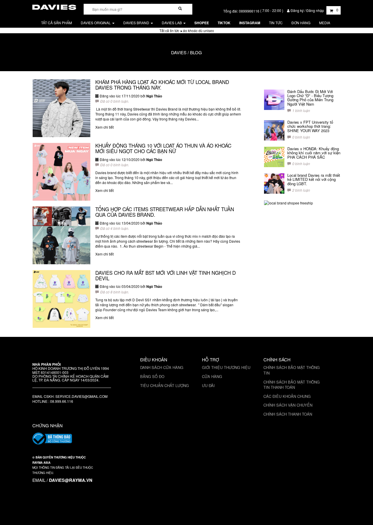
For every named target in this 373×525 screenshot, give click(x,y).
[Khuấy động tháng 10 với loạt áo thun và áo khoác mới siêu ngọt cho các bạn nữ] (61, 172)
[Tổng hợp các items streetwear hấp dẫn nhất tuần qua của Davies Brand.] (61, 235)
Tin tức (276, 22)
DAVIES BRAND (136, 22)
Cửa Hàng (212, 376)
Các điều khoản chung (287, 396)
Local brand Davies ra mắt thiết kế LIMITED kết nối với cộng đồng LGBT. (313, 179)
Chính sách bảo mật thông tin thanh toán (291, 384)
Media (324, 22)
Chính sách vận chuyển (287, 405)
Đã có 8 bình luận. (114, 291)
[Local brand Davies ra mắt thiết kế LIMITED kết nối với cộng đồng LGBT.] (274, 183)
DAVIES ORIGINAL (96, 22)
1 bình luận (301, 110)
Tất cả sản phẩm (56, 22)
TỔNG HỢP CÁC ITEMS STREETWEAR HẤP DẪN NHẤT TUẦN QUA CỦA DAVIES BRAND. (164, 211)
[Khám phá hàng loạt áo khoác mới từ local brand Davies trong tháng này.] (61, 108)
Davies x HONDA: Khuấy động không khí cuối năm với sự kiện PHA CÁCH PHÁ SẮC (313, 153)
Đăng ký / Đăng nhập (307, 10)
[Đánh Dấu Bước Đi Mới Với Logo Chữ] (274, 100)
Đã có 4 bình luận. (114, 228)
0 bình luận (301, 136)
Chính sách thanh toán (287, 414)
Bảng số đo (152, 376)
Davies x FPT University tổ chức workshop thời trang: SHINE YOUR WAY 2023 (310, 126)
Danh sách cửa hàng (161, 367)
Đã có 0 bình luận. (114, 101)
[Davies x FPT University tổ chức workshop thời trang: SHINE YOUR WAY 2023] (274, 130)
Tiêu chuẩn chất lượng (164, 385)
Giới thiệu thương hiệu (226, 367)
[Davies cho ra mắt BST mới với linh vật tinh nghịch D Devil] (61, 299)
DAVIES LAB (172, 22)
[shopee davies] (288, 202)
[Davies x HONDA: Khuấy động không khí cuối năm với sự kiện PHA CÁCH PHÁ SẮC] (274, 157)
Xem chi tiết (104, 127)
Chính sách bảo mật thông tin (291, 370)
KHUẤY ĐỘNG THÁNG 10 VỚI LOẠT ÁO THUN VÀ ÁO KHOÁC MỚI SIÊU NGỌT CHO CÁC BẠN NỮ (163, 148)
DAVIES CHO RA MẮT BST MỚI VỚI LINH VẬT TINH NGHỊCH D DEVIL (165, 275)
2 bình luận (301, 190)
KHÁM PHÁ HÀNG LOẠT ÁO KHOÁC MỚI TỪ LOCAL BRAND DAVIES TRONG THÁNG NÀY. (162, 84)
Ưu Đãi (208, 385)
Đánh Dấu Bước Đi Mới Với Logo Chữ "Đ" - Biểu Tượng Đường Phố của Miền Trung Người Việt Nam (310, 98)
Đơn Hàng (300, 22)
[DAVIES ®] (54, 6)
